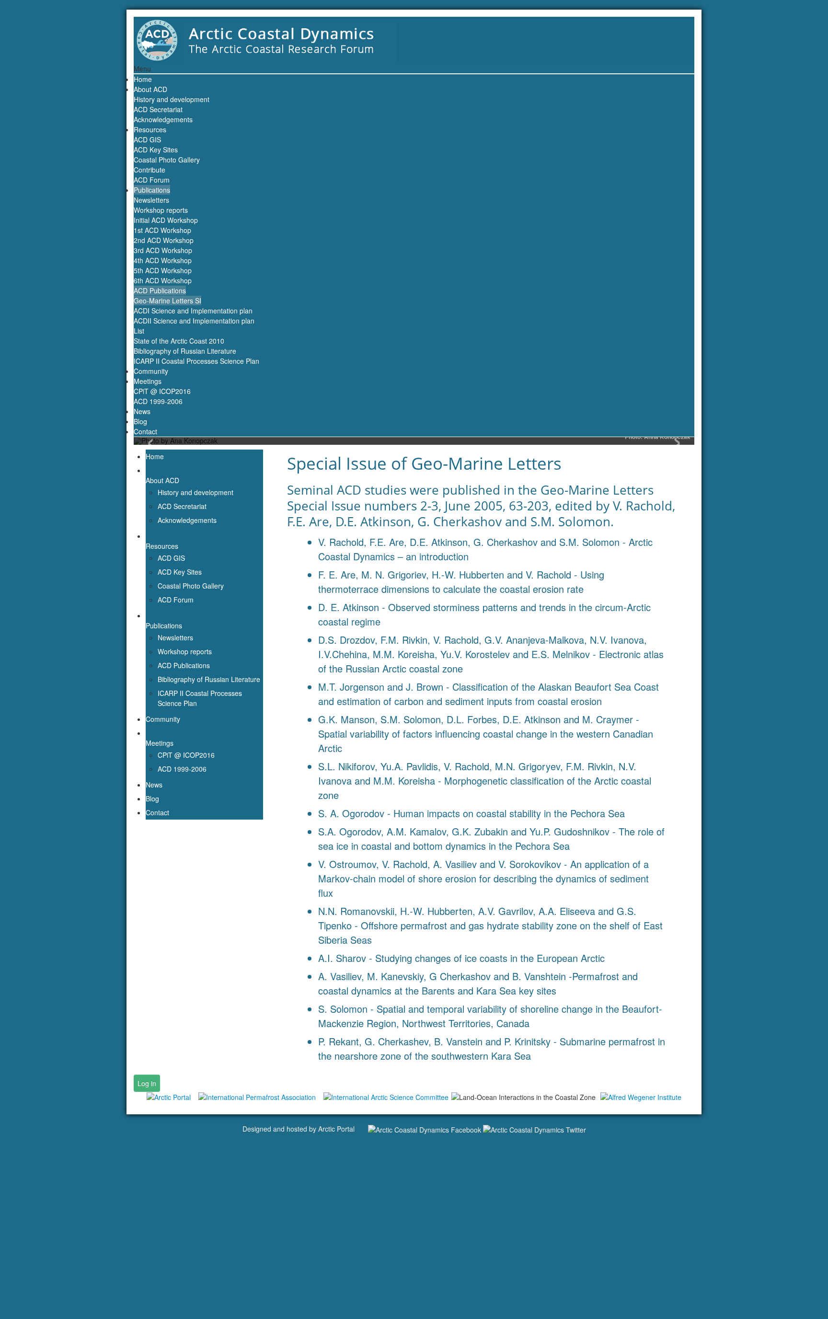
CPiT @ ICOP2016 (162, 391)
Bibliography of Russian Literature (185, 351)
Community (151, 371)
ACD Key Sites (156, 149)
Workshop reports (161, 210)
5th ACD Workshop (163, 270)
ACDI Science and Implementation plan (193, 310)
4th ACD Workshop (163, 260)
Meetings (147, 381)
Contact (145, 431)
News (142, 411)
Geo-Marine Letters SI (167, 300)
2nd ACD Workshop (164, 240)
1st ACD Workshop (162, 230)
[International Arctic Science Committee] (385, 1096)
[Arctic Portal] (169, 1096)
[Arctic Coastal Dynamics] (414, 39)
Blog (140, 421)
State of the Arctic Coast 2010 (179, 341)
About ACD (150, 89)
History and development (171, 99)
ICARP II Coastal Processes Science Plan (196, 361)
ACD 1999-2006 (158, 401)
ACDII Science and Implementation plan (194, 320)
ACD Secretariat (158, 109)
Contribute (149, 169)
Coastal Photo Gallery (167, 159)
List (139, 331)
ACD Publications (160, 290)
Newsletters (151, 200)
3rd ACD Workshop (163, 250)
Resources (150, 129)
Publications (152, 190)
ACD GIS (147, 139)
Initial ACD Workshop (166, 220)
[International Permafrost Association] (257, 1096)
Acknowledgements (163, 119)
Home (143, 79)
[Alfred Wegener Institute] (640, 1096)
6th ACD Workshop (163, 280)
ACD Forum (152, 180)
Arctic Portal (336, 1129)
